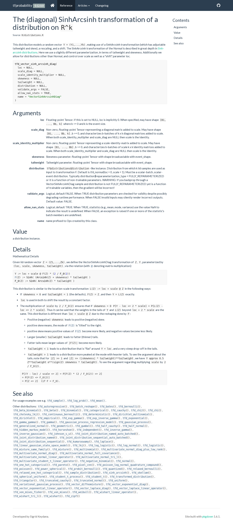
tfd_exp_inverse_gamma (102, 418)
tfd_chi (153, 410)
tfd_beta (49, 410)
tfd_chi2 (137, 410)
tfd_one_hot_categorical (30, 464)
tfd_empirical (47, 418)
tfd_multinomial (85, 449)
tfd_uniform (116, 480)
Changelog (101, 5)
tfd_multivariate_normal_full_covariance (88, 453)
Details (178, 37)
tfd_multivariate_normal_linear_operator (41, 457)
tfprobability (22, 5)
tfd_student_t (95, 476)
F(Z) (71, 325)
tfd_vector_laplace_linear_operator (138, 488)
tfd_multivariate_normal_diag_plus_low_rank (131, 449)
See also (179, 43)
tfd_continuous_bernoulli (59, 414)
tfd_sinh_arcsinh (114, 472)
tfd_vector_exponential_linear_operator (41, 488)
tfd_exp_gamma (71, 418)
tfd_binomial (69, 410)
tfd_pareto (59, 464)
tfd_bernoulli (128, 406)
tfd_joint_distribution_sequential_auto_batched (93, 437)
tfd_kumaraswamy (78, 441)
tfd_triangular (23, 480)
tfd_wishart (52, 496)
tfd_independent (88, 429)
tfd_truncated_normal (88, 480)
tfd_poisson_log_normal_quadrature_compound (127, 464)
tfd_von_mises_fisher (28, 492)
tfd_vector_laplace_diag (91, 488)
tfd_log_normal (127, 445)
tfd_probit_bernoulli (82, 468)
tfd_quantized (112, 468)
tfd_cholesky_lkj (25, 414)
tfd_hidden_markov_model (30, 429)
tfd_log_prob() (77, 400)
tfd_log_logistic (100, 445)
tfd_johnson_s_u (59, 433)
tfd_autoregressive (51, 406)
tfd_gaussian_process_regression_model (86, 422)
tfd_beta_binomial (25, 410)
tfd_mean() (97, 400)
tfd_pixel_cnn (81, 464)
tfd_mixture (60, 449)
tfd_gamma (47, 422)
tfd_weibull (80, 492)
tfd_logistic (152, 445)
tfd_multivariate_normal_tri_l (97, 457)
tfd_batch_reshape (82, 406)
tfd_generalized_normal (29, 426)
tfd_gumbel (82, 426)
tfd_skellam (140, 472)
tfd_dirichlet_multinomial (131, 414)
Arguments (180, 27)
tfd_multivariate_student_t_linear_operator (44, 461)
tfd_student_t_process (65, 476)
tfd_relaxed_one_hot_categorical (36, 472)
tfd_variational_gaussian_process (36, 484)
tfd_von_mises (57, 492)
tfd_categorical (95, 410)
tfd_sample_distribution (81, 472)
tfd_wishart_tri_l (25, 496)
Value (177, 32)
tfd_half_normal (134, 426)
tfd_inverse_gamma (116, 429)
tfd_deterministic (95, 414)
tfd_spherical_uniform (28, 476)
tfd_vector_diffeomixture (83, 484)
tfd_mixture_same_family (30, 449)
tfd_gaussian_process (133, 422)
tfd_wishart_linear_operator (113, 492)
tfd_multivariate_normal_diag (33, 453)
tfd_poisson (21, 468)
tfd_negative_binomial (95, 461)
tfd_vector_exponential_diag (125, 484)
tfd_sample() (56, 400)
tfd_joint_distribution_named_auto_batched (105, 433)
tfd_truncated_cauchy (53, 480)
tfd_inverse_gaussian (28, 433)
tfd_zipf (71, 496)
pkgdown (207, 516)
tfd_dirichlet (22, 418)
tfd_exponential (134, 418)
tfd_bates (106, 406)
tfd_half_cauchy (106, 426)
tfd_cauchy (118, 410)
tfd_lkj (78, 445)
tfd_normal (123, 461)
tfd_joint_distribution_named (33, 437)
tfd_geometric (60, 426)
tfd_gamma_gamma (24, 422)
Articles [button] (83, 5)
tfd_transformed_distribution (130, 476)
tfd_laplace (102, 441)
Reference (66, 5)
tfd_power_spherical (49, 468)
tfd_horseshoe (61, 429)
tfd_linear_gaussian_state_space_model (40, 445)
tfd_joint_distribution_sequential (37, 441)
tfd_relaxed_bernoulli (142, 468)
